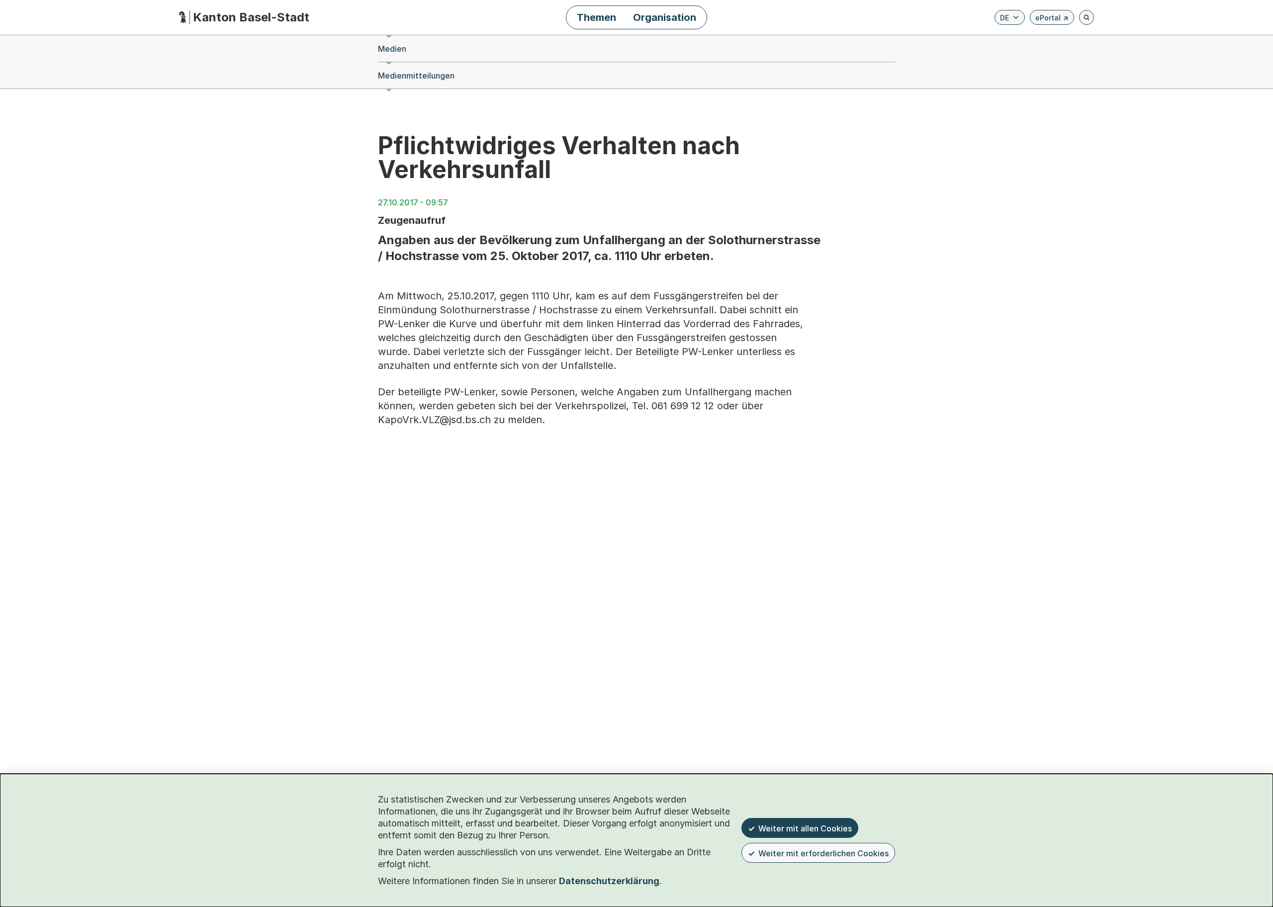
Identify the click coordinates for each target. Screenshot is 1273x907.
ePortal (1052, 19)
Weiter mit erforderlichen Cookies (823, 853)
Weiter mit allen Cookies (805, 828)
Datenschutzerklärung (609, 881)
